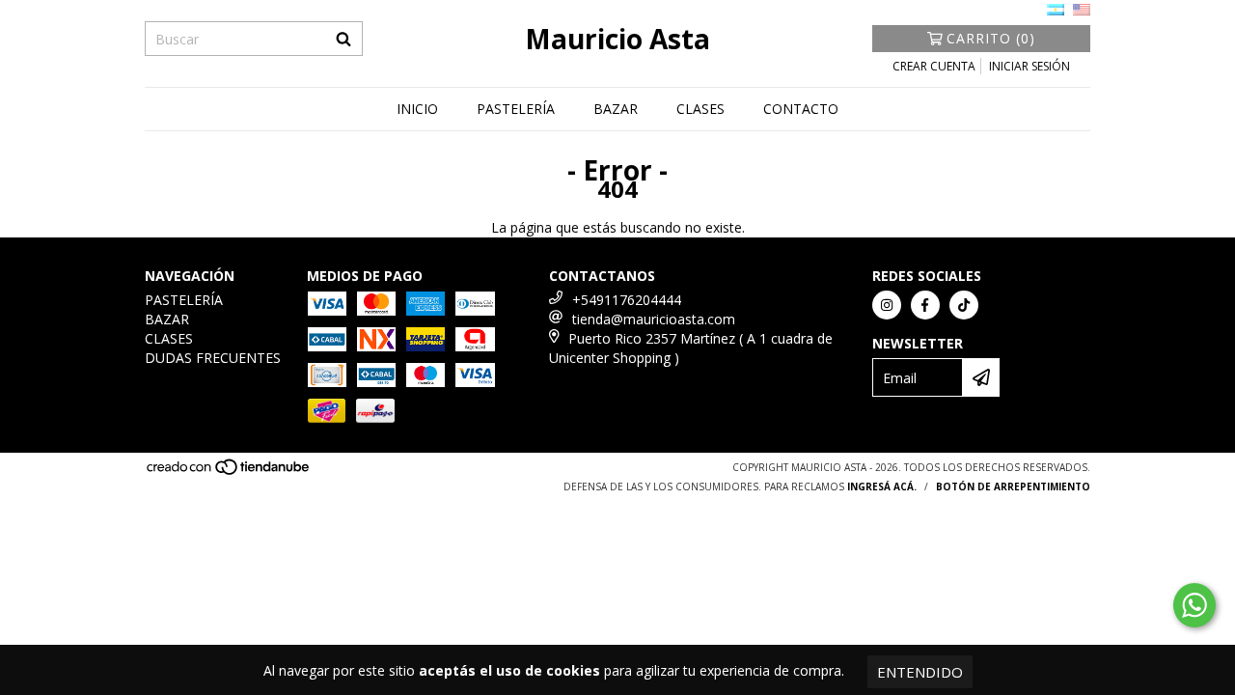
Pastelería (516, 108)
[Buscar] (343, 38)
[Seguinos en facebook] (925, 305)
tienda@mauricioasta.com (653, 319)
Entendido (920, 671)
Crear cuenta (933, 66)
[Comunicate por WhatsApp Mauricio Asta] (1194, 605)
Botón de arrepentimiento (1013, 486)
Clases (700, 108)
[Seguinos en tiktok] (963, 305)
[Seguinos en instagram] (886, 305)
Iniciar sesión (1029, 66)
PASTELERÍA (184, 300)
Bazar (615, 108)
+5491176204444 (626, 300)
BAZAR (167, 319)
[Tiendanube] (229, 472)
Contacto (800, 108)
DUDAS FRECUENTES (213, 357)
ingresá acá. (882, 486)
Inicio (417, 108)
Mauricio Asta (617, 38)
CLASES (169, 338)
